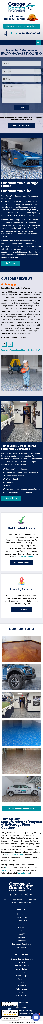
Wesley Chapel (21, 975)
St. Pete (21, 962)
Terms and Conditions (21, 944)
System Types (21, 917)
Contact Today (11, 498)
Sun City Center (21, 995)
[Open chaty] (36, 1017)
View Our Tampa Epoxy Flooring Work (21, 808)
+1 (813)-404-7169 (29, 33)
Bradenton (21, 982)
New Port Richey (21, 965)
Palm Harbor (21, 989)
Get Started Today (22, 125)
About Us (21, 934)
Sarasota (21, 979)
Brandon (8, 867)
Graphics (21, 924)
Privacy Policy (21, 947)
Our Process (10, 263)
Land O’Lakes (21, 969)
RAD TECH (27, 903)
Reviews (21, 937)
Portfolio (21, 927)
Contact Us (21, 940)
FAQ (21, 931)
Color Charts (21, 921)
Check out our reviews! (24, 557)
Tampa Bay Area (23, 873)
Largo (21, 992)
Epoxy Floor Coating (21, 1007)
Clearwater (21, 985)
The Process (21, 914)
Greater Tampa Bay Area (21, 959)
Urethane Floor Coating (21, 1010)
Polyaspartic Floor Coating (21, 1014)
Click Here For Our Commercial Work (22, 26)
